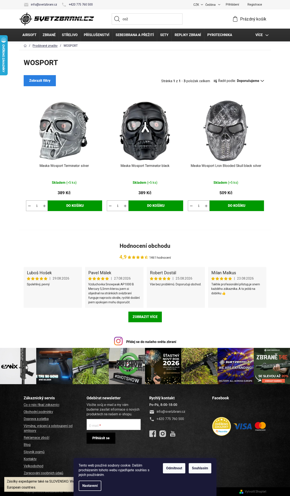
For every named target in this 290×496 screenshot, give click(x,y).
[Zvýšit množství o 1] (44, 206)
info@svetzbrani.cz (44, 4)
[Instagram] (162, 433)
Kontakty (30, 459)
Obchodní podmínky (38, 412)
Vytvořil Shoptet (255, 491)
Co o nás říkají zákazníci (41, 405)
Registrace (255, 4)
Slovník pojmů (34, 452)
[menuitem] (29, 35)
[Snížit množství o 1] (29, 206)
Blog (27, 445)
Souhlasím (200, 468)
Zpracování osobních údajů (43, 473)
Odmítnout (174, 468)
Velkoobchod (33, 466)
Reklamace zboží (36, 438)
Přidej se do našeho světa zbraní (151, 342)
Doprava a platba (36, 419)
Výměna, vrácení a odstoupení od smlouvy (48, 428)
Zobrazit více (145, 317)
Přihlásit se (101, 438)
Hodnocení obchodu (145, 246)
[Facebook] (152, 433)
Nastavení (90, 486)
